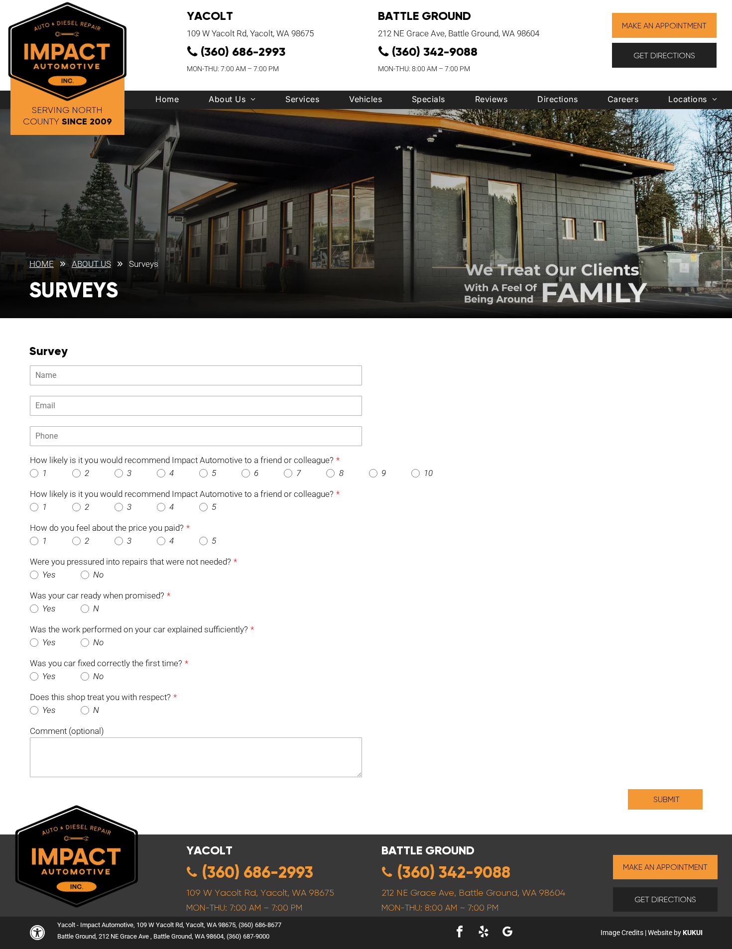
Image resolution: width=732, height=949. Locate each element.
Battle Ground (424, 15)
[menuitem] (167, 101)
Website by (664, 933)
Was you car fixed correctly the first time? (106, 663)
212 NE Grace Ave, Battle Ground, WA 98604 (458, 33)
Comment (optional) (67, 731)
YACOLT (210, 15)
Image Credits (622, 933)
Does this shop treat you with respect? (100, 697)
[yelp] (483, 933)
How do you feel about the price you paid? (107, 528)
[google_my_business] (507, 933)
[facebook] (460, 933)
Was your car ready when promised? (97, 595)
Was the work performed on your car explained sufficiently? (139, 629)
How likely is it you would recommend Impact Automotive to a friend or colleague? (182, 460)
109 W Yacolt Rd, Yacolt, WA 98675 (250, 33)
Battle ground (428, 850)
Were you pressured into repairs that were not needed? (130, 562)
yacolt (209, 850)
